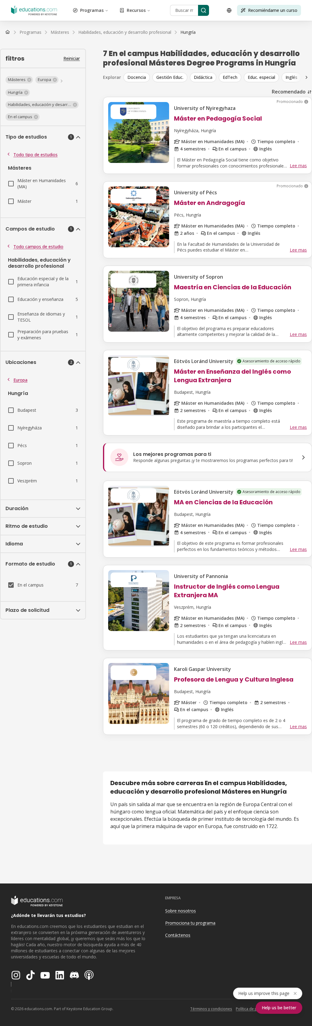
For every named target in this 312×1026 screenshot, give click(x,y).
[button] (19, 79)
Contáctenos (177, 935)
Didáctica (203, 77)
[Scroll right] (306, 77)
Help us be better (279, 1007)
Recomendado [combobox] (289, 91)
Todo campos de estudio (38, 246)
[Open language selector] (229, 10)
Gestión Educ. (169, 77)
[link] (188, 32)
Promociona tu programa (190, 923)
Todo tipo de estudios (35, 154)
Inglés (291, 77)
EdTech (230, 77)
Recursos (136, 10)
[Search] (203, 10)
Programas (92, 10)
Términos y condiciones (211, 1008)
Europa (20, 380)
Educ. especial (261, 77)
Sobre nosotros (180, 911)
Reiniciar (71, 58)
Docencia (136, 77)
